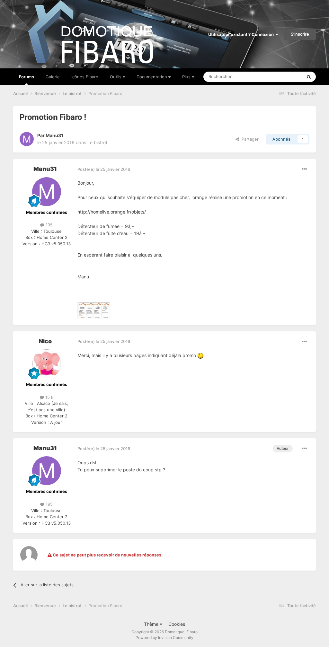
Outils (116, 76)
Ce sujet (285, 76)
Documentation (152, 76)
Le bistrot (97, 142)
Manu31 (54, 135)
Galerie (53, 76)
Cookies (176, 624)
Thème (152, 624)
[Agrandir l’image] (200, 355)
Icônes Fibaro (84, 76)
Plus (186, 76)
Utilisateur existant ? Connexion (242, 34)
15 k (48, 397)
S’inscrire (300, 34)
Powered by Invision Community (164, 637)
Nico (45, 341)
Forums (26, 76)
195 (48, 224)
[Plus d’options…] (304, 169)
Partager (249, 139)
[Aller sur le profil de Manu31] (27, 139)
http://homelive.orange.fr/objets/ (111, 211)
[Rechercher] (309, 77)
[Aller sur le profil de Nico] (46, 363)
